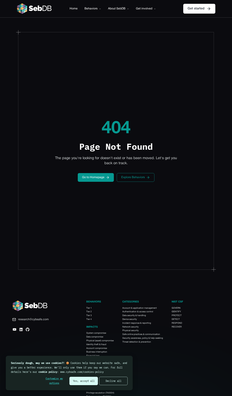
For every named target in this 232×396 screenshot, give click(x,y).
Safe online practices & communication (141, 334)
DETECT (176, 319)
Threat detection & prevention (136, 342)
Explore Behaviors (133, 177)
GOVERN (176, 308)
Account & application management (139, 308)
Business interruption (96, 352)
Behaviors (91, 8)
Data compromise (94, 337)
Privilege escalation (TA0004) (100, 393)
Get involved (144, 8)
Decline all (113, 381)
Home (74, 8)
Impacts (92, 327)
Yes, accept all (84, 381)
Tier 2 (89, 312)
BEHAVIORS (93, 302)
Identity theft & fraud (96, 344)
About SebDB (116, 8)
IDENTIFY (176, 312)
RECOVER (177, 327)
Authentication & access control (137, 312)
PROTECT (177, 315)
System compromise (96, 333)
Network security (130, 327)
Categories (130, 302)
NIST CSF (177, 302)
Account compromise (96, 348)
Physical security (130, 330)
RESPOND (177, 323)
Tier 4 (89, 319)
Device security (129, 319)
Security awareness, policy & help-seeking (142, 338)
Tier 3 (89, 315)
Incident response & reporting (136, 323)
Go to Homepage (93, 177)
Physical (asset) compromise (100, 341)
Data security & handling (134, 315)
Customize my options (54, 381)
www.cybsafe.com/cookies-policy (82, 372)
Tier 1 (89, 308)
